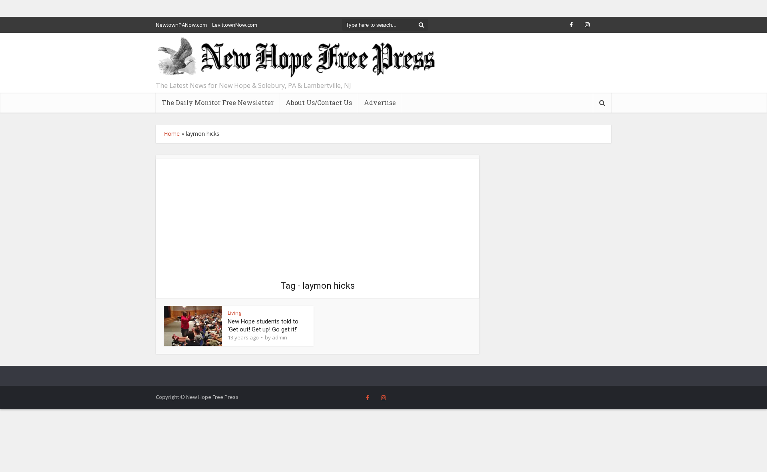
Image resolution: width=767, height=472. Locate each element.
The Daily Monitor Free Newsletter (218, 102)
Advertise (380, 102)
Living (234, 312)
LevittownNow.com (234, 24)
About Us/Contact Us (319, 102)
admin (279, 337)
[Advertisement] (317, 215)
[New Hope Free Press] (295, 58)
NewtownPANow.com (181, 24)
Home (172, 133)
